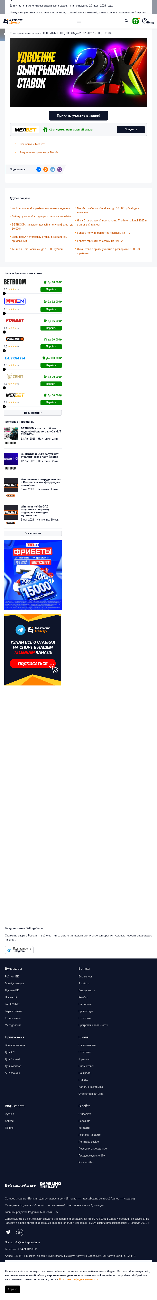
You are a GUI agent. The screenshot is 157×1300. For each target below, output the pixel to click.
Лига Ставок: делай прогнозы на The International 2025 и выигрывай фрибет (112, 222)
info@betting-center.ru (27, 1242)
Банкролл (84, 1072)
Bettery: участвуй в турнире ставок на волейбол (42, 216)
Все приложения (15, 1045)
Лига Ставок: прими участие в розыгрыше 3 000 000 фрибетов (109, 251)
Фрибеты (83, 983)
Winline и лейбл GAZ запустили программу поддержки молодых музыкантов (35, 511)
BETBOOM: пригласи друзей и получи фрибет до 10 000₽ (42, 226)
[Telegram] (52, 169)
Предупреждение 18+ (91, 1155)
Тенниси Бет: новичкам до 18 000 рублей (37, 249)
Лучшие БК (12, 990)
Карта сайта (85, 1162)
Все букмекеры (14, 983)
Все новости (33, 533)
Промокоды (85, 1011)
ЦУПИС (83, 1079)
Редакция (84, 1120)
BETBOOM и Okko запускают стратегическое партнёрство (39, 455)
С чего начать (87, 1045)
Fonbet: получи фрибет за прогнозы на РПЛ (104, 232)
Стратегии (84, 1052)
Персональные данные (92, 1148)
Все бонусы (85, 976)
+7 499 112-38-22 (28, 1249)
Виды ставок (86, 1066)
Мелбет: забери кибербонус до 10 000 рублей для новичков (108, 210)
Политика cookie (88, 1141)
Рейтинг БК (12, 976)
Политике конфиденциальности (78, 1279)
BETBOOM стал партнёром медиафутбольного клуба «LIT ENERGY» (41, 431)
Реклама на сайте (89, 1134)
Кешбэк (83, 997)
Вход (150, 22)
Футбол (9, 1113)
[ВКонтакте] (38, 169)
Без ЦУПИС (12, 1004)
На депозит (85, 1004)
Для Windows (13, 1066)
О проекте (84, 1113)
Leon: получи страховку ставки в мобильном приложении (39, 238)
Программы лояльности (93, 1025)
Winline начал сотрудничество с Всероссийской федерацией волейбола (41, 482)
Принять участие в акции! (78, 115)
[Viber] (59, 169)
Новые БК (11, 997)
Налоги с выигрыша (90, 1086)
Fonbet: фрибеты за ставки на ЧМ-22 (100, 240)
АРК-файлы (12, 1072)
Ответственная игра (90, 1093)
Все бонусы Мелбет (32, 144)
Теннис (9, 1127)
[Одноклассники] (45, 169)
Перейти (51, 289)
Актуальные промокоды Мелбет (39, 152)
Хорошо (12, 1289)
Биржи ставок (13, 1011)
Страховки (84, 1018)
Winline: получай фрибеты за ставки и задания (41, 208)
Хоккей (9, 1120)
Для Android (12, 1059)
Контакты (84, 1127)
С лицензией (12, 1018)
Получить (131, 129)
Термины (83, 1059)
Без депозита (86, 990)
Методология (13, 1025)
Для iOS (10, 1052)
